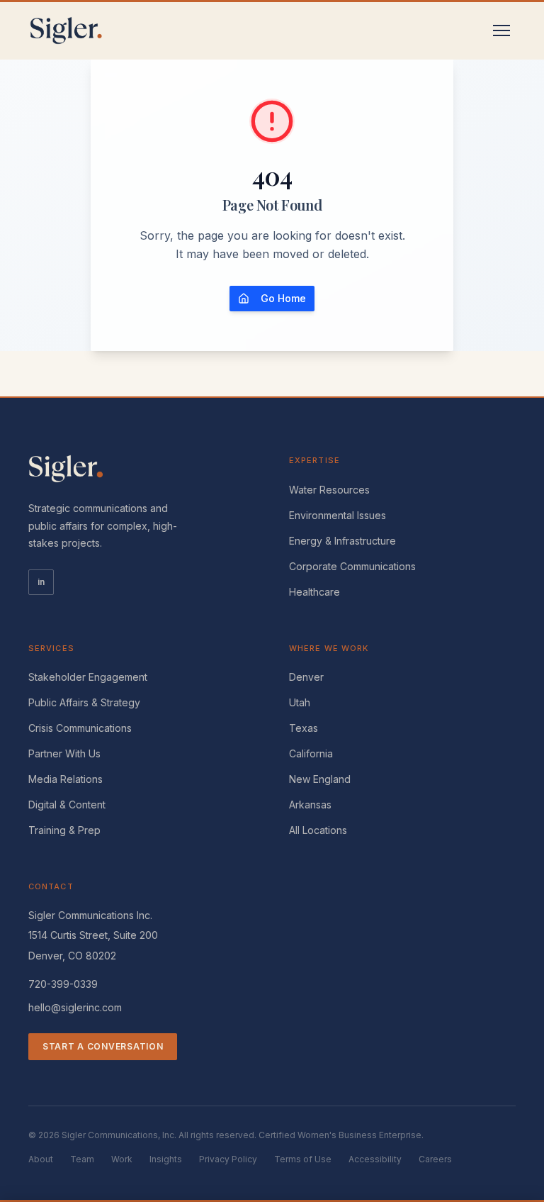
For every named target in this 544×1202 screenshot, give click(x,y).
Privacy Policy (228, 1159)
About (40, 1159)
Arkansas (310, 804)
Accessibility (375, 1159)
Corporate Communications (352, 566)
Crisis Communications (80, 728)
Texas (303, 728)
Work (121, 1159)
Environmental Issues (337, 515)
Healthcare (314, 592)
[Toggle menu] (501, 30)
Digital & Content (67, 804)
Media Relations (65, 779)
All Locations (318, 830)
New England (320, 779)
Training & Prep (64, 830)
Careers (435, 1159)
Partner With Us (64, 753)
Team (82, 1159)
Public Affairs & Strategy (84, 702)
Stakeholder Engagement (87, 677)
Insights (165, 1159)
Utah (299, 702)
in (41, 582)
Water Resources (329, 490)
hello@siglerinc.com (75, 1007)
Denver (306, 677)
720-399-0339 (63, 984)
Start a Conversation (102, 1046)
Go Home (283, 298)
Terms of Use (303, 1159)
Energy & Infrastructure (342, 541)
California (311, 753)
